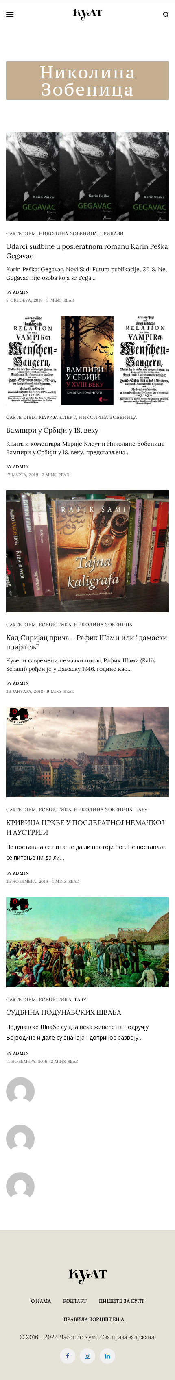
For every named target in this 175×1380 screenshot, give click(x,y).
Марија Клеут (57, 417)
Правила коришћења (93, 1319)
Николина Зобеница (68, 233)
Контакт (75, 1301)
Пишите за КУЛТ (121, 1301)
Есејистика (55, 624)
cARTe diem (21, 233)
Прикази (112, 233)
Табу (142, 809)
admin (21, 292)
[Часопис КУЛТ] (87, 15)
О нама (41, 1301)
